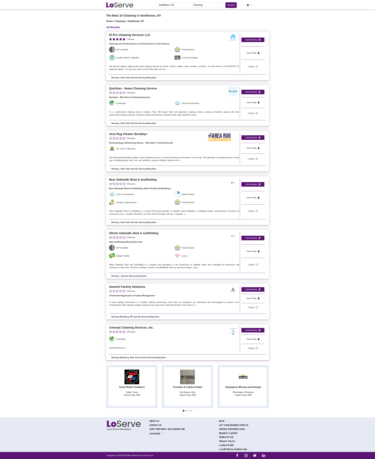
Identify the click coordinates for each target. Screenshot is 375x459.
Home (109, 21)
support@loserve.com (234, 449)
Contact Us (155, 425)
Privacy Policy (227, 441)
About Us (154, 421)
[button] (183, 411)
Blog (221, 421)
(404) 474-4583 (227, 445)
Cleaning (120, 21)
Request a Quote (228, 433)
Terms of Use (226, 437)
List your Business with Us (233, 425)
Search (231, 5)
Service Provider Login (232, 429)
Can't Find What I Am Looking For (167, 429)
